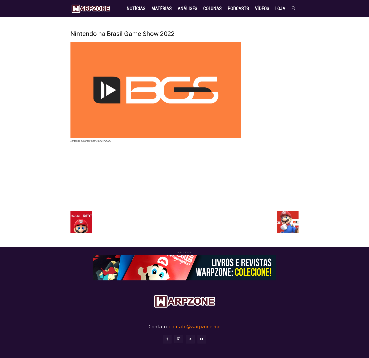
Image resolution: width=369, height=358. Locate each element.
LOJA (280, 8)
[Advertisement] (184, 177)
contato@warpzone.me (194, 326)
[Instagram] (178, 339)
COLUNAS (212, 8)
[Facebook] (167, 339)
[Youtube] (202, 339)
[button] (293, 9)
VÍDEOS (262, 8)
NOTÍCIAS (136, 8)
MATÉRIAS (161, 8)
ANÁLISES (187, 8)
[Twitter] (190, 339)
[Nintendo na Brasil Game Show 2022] (155, 137)
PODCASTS (238, 8)
